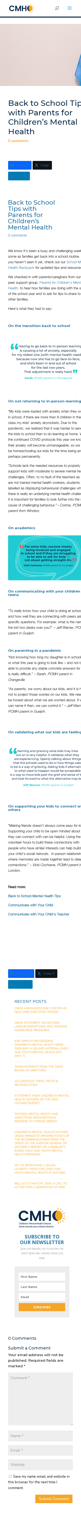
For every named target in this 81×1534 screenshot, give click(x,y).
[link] (21, 8)
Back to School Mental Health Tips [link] (34, 896)
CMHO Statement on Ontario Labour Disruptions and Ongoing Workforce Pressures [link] (41, 1026)
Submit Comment (54, 1498)
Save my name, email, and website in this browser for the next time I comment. (39, 1482)
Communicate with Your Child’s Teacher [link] (39, 914)
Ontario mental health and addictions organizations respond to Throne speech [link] (36, 1117)
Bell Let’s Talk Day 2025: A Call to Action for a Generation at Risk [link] (41, 1185)
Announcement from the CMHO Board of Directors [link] (39, 1068)
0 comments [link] (18, 141)
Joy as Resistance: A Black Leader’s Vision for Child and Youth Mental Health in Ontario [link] (40, 1169)
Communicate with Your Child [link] (31, 905)
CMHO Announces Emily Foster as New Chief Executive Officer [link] (41, 1010)
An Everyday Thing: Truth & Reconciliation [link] (36, 1083)
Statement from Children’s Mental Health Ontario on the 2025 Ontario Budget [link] (42, 1099)
